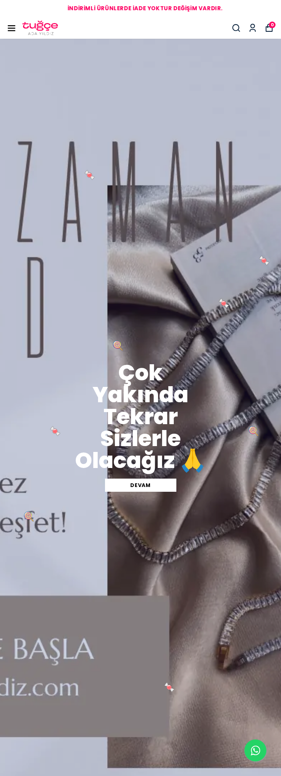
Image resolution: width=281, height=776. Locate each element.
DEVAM (140, 485)
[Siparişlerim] (252, 28)
